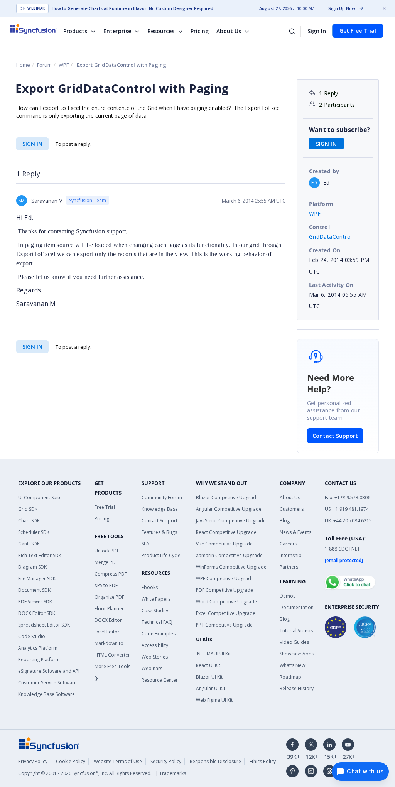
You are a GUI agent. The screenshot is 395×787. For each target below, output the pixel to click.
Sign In (316, 31)
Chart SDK (29, 520)
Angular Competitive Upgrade (229, 509)
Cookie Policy (70, 761)
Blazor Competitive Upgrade (227, 497)
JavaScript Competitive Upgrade (231, 520)
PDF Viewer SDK (35, 601)
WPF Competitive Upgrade (225, 578)
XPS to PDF (106, 585)
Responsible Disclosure (215, 761)
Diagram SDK (32, 567)
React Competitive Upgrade (226, 532)
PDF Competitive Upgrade (224, 590)
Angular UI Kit (210, 688)
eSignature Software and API (48, 671)
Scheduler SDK (33, 532)
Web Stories (155, 657)
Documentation (297, 607)
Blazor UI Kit (209, 677)
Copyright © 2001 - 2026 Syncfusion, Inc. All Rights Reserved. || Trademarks (102, 773)
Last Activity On (331, 285)
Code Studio (31, 636)
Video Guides (294, 642)
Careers (288, 543)
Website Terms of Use (118, 761)
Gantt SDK (29, 543)
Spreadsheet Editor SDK (44, 624)
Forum (44, 64)
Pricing (200, 31)
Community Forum (162, 497)
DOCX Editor (108, 620)
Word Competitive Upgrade (226, 601)
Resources (160, 31)
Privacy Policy (32, 761)
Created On (325, 250)
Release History (297, 688)
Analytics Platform (37, 648)
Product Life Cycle (161, 555)
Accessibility (155, 645)
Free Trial (105, 507)
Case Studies (155, 610)
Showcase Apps (297, 653)
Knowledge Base (160, 509)
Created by (324, 171)
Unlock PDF (107, 550)
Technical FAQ (157, 622)
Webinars (152, 668)
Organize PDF (109, 597)
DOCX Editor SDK (36, 613)
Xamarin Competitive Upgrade (229, 555)
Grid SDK (27, 509)
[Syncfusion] (49, 743)
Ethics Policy (263, 761)
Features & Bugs (159, 532)
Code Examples (159, 633)
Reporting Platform (39, 659)
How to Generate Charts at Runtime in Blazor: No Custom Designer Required (132, 8)
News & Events (295, 532)
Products (75, 31)
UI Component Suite (40, 497)
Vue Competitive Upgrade (224, 543)
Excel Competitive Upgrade (225, 613)
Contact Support (335, 435)
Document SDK (34, 590)
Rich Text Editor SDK (39, 555)
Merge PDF (106, 562)
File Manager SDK (37, 578)
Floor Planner (109, 608)
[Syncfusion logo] (38, 29)
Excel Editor (107, 631)
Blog (285, 520)
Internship (291, 555)
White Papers (156, 599)
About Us (228, 31)
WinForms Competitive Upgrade (231, 567)
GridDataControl (330, 236)
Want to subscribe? (339, 129)
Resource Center (160, 680)
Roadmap (290, 677)
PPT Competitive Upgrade (224, 624)
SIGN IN (32, 143)
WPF (64, 64)
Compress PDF (111, 574)
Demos (287, 596)
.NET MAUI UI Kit (213, 653)
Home (23, 64)
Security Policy (165, 761)
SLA (145, 543)
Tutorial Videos (296, 630)
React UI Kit (208, 665)
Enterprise (117, 31)
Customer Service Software (47, 682)
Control (319, 227)
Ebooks (150, 587)
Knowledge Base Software (46, 694)
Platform (321, 204)
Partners (289, 567)
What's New (292, 665)
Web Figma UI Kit (214, 700)
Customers (292, 509)
